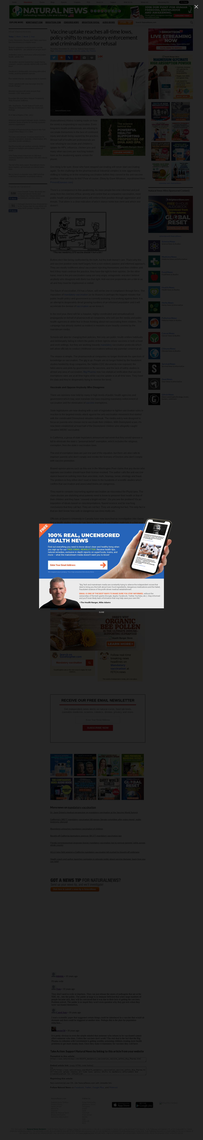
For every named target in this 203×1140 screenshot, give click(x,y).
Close (101, 612)
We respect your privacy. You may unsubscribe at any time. (71, 572)
